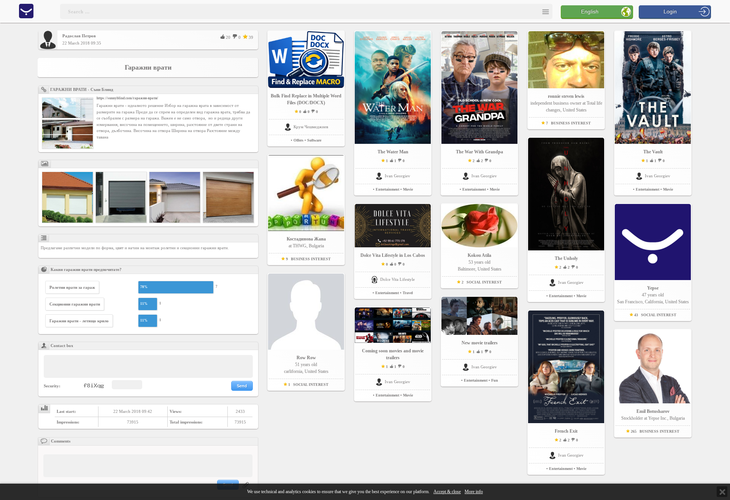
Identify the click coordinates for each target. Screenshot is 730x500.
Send (242, 386)
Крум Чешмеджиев (311, 126)
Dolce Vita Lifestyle (397, 279)
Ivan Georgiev (397, 176)
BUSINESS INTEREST (311, 259)
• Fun (493, 380)
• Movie (406, 189)
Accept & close (447, 491)
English (589, 11)
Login (670, 11)
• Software (313, 140)
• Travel (406, 293)
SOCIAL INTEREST (310, 384)
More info (474, 491)
